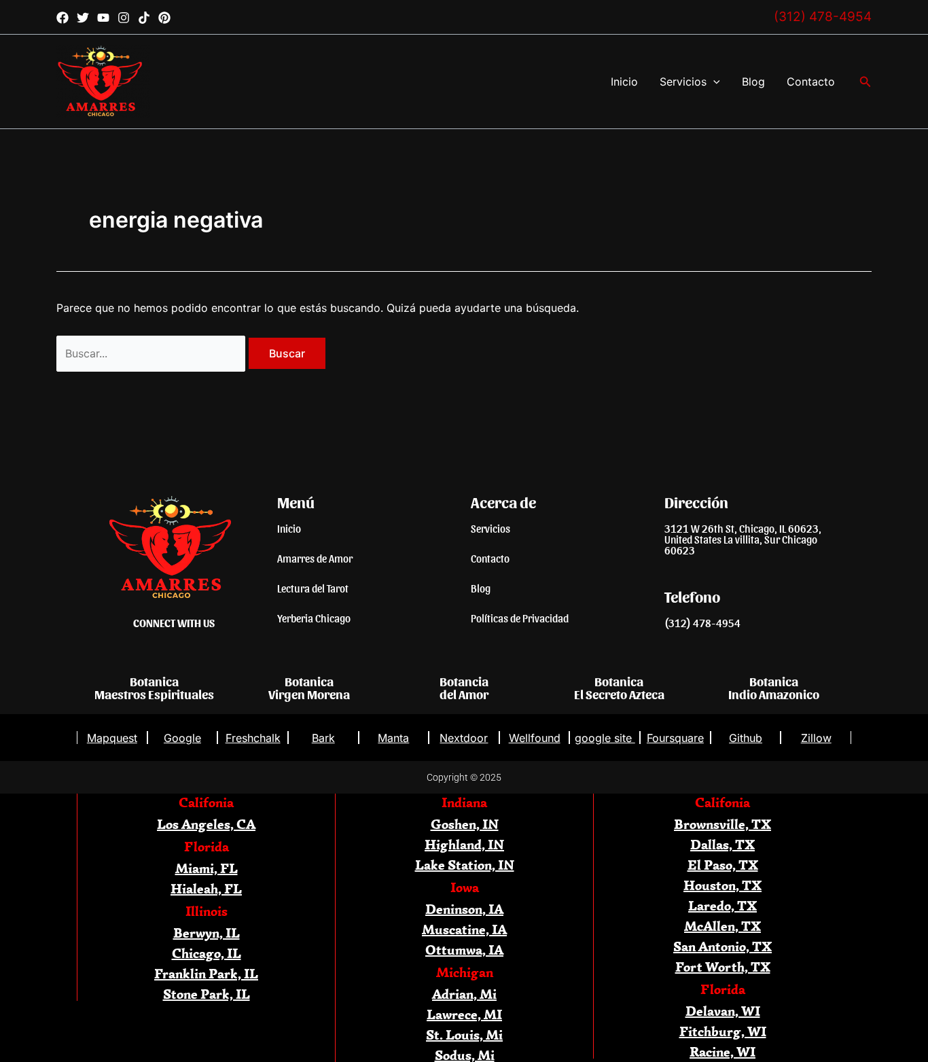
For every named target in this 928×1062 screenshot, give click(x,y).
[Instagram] (124, 18)
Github (745, 738)
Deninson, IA (464, 909)
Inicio (624, 81)
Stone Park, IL (206, 994)
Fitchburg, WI (722, 1031)
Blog (753, 81)
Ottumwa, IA (464, 949)
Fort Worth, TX (722, 966)
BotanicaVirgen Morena (309, 687)
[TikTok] (144, 18)
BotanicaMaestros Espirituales (154, 687)
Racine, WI (722, 1051)
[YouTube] (103, 18)
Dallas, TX (722, 844)
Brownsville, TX (722, 824)
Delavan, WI (722, 1011)
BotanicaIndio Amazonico (773, 687)
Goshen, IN (465, 824)
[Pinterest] (164, 18)
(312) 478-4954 (823, 16)
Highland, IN (464, 844)
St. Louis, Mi (464, 1034)
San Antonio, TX (722, 946)
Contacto (811, 81)
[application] (713, 81)
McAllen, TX (722, 926)
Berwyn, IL (206, 932)
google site (605, 738)
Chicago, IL (206, 953)
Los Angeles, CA (206, 824)
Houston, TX (722, 885)
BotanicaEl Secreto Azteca (619, 687)
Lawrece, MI (464, 1014)
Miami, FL (206, 868)
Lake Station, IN (464, 864)
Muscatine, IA (464, 929)
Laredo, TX (722, 905)
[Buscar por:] (152, 353)
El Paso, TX (723, 864)
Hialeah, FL (206, 888)
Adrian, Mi (464, 994)
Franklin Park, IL (206, 973)
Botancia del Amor (464, 687)
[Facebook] (62, 18)
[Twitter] (83, 18)
